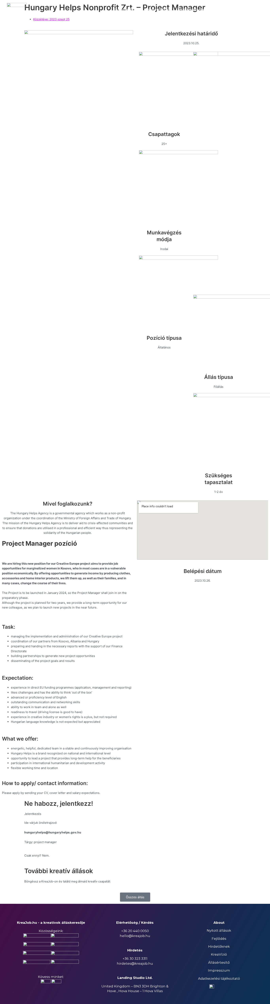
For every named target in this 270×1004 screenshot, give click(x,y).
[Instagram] (251, 10)
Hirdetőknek (219, 946)
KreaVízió (219, 954)
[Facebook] (242, 10)
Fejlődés (219, 939)
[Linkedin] (260, 10)
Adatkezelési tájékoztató (219, 978)
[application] (206, 10)
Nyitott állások (219, 930)
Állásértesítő (219, 962)
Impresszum (219, 970)
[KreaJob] (17, 10)
